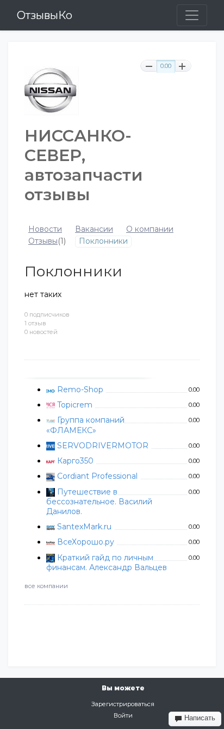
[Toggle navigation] (192, 15)
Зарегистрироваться (122, 704)
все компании (46, 586)
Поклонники (103, 241)
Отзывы (43, 241)
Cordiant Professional (97, 476)
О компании (149, 229)
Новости (45, 229)
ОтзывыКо (44, 15)
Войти (123, 715)
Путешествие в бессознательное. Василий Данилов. (99, 501)
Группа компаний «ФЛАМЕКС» (85, 425)
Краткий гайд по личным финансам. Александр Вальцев (106, 562)
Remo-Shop (80, 389)
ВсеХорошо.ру (85, 542)
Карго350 (75, 461)
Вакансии (94, 229)
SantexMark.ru (84, 527)
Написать (198, 718)
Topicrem (74, 405)
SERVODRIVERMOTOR (102, 445)
